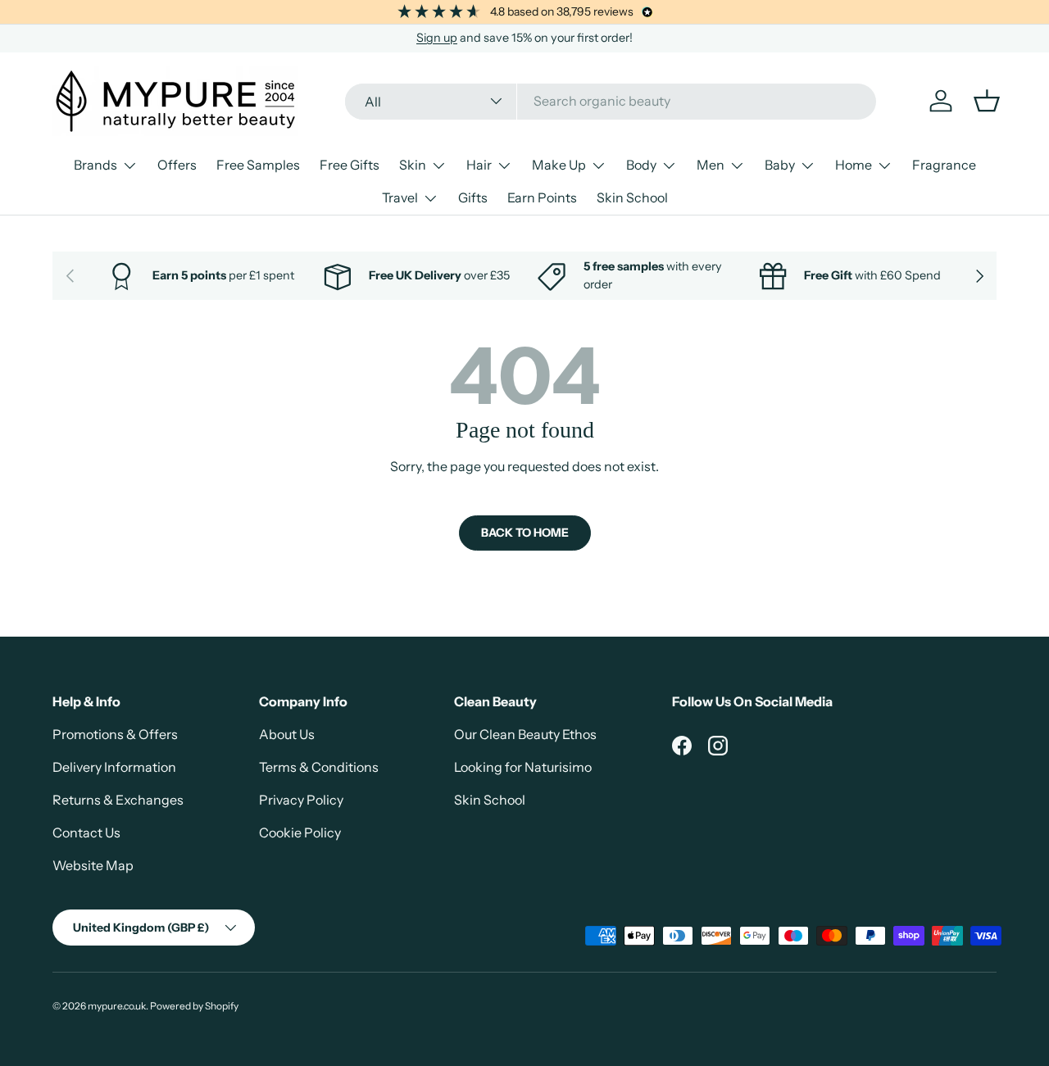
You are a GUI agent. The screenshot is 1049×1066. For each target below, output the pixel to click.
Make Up (559, 164)
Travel (400, 197)
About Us (287, 734)
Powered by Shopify (194, 1006)
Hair (479, 164)
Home (853, 164)
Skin (412, 164)
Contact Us (86, 832)
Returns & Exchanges (118, 800)
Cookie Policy (300, 832)
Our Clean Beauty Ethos (525, 734)
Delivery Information (114, 767)
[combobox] (610, 101)
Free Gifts (349, 164)
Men (710, 164)
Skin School (632, 197)
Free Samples (258, 164)
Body (641, 164)
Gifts (473, 197)
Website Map (93, 865)
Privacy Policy (301, 800)
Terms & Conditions (319, 767)
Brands (95, 164)
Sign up (436, 37)
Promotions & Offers (115, 734)
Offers (177, 164)
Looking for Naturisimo (523, 767)
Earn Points (542, 197)
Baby (780, 164)
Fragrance (944, 164)
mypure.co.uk (117, 1006)
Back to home (525, 532)
